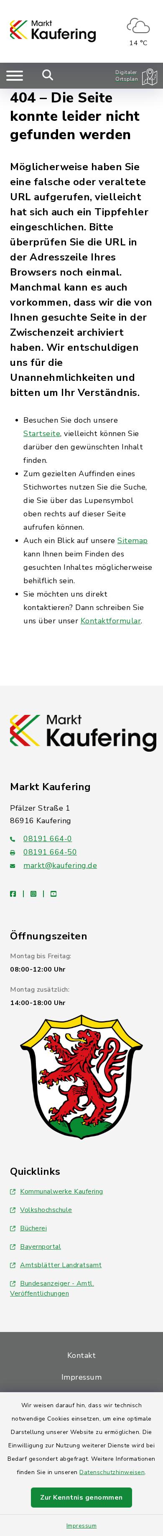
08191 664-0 (47, 839)
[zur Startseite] (53, 31)
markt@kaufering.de (60, 865)
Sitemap (132, 541)
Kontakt (81, 1355)
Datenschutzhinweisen (112, 1472)
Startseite (41, 434)
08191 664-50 (50, 852)
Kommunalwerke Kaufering (61, 1191)
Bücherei (33, 1228)
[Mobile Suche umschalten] (48, 76)
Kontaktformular (111, 621)
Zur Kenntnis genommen (81, 1497)
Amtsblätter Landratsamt (61, 1265)
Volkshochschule (46, 1210)
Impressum (81, 1526)
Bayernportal (40, 1246)
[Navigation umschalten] (14, 75)
